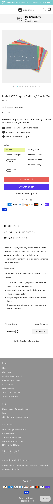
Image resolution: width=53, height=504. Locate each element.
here (9, 301)
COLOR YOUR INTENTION (20, 232)
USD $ (25, 481)
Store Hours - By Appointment (16, 409)
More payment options (26, 193)
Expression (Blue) (35, 160)
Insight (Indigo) (34, 165)
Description (12, 226)
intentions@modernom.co (14, 429)
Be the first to (26, 341)
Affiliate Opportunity (11, 380)
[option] (26, 56)
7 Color (9, 150)
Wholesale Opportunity (12, 376)
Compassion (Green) (11, 161)
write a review (33, 341)
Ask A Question (41, 324)
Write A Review (11, 324)
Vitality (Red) (33, 150)
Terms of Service (10, 396)
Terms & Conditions (11, 392)
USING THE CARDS (15, 238)
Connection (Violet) (11, 171)
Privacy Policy (8, 388)
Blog (4, 368)
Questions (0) (40, 331)
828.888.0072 (8, 433)
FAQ (4, 413)
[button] (17, 86)
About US (6, 372)
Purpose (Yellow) (35, 155)
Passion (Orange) (13, 155)
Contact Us (7, 384)
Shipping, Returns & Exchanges (16, 417)
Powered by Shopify (26, 498)
